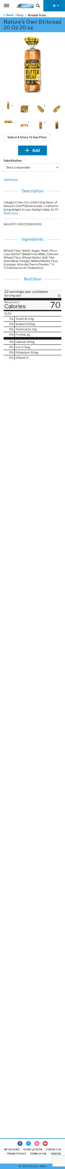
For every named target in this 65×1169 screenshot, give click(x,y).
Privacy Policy (16, 1153)
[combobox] (32, 167)
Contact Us (53, 1149)
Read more (11, 213)
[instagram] (36, 1143)
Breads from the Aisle (43, 15)
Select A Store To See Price (27, 137)
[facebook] (20, 1143)
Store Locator (32, 1149)
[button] (8, 105)
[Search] (38, 4)
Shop (19, 15)
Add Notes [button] (11, 180)
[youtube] (45, 1143)
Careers (55, 1153)
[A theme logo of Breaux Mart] (25, 5)
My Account (12, 1149)
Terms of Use (38, 1153)
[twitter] (28, 1143)
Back (9, 15)
